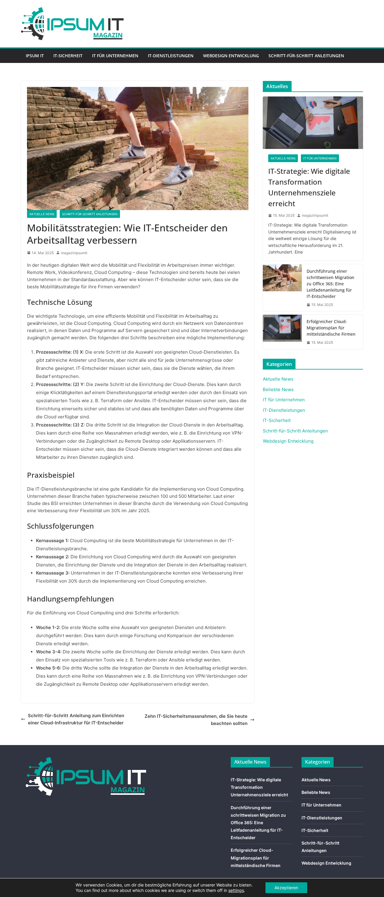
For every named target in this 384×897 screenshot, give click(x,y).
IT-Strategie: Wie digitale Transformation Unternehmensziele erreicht (309, 187)
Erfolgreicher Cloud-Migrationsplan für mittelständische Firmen (331, 328)
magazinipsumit (74, 253)
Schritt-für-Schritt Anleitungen (306, 55)
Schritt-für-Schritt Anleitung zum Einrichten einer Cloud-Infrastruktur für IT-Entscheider (76, 719)
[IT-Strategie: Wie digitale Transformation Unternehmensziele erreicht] (313, 123)
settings (236, 890)
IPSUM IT (35, 55)
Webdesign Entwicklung (231, 55)
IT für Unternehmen (115, 55)
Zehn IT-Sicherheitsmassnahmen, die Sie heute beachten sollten (196, 719)
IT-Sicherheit (67, 55)
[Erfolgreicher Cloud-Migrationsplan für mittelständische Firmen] (282, 332)
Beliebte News (278, 389)
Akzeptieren (286, 887)
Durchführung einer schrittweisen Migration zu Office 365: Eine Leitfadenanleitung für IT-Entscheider (330, 283)
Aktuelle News (41, 214)
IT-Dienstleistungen (171, 55)
